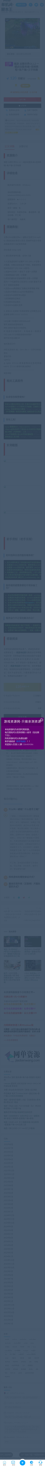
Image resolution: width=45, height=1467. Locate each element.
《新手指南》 (21, 741)
